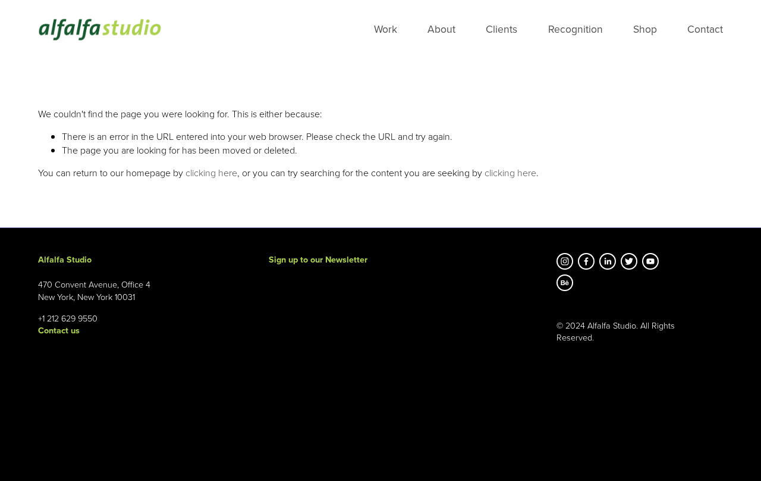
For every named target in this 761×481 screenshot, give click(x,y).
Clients (501, 28)
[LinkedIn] (607, 261)
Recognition (575, 28)
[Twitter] (629, 261)
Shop (645, 28)
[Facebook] (586, 261)
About (441, 28)
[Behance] (564, 282)
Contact (705, 28)
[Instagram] (564, 261)
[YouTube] (650, 261)
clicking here (211, 172)
